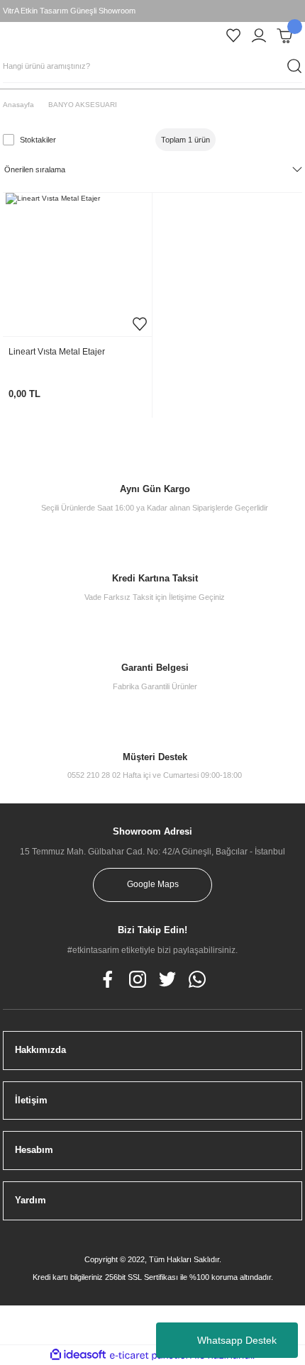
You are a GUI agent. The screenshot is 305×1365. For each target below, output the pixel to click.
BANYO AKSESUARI (82, 104)
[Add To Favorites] (140, 324)
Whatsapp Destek (237, 1340)
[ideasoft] (78, 1355)
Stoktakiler (38, 139)
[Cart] (284, 35)
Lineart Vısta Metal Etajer (57, 352)
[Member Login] (259, 35)
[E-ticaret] (150, 1355)
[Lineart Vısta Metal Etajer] (77, 264)
